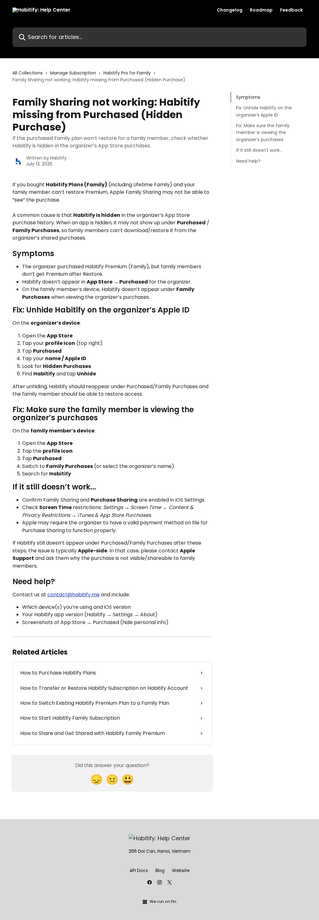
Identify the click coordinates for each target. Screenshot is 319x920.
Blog (159, 870)
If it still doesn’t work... (259, 150)
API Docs (139, 870)
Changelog (229, 10)
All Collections (27, 73)
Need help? (248, 161)
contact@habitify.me (73, 594)
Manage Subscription (73, 73)
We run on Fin (163, 901)
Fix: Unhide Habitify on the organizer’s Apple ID (264, 111)
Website (181, 870)
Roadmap (261, 10)
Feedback (291, 10)
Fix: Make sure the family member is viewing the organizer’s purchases (262, 132)
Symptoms (248, 97)
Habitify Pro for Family (127, 73)
